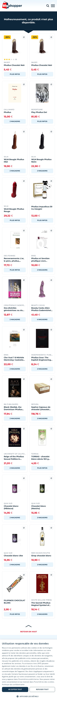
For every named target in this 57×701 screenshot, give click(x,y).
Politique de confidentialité (13, 684)
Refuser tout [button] (42, 689)
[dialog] (28, 670)
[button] (28, 696)
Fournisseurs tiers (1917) (32, 663)
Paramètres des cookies (44, 682)
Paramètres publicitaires (28, 679)
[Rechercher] (47, 5)
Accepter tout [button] (15, 689)
